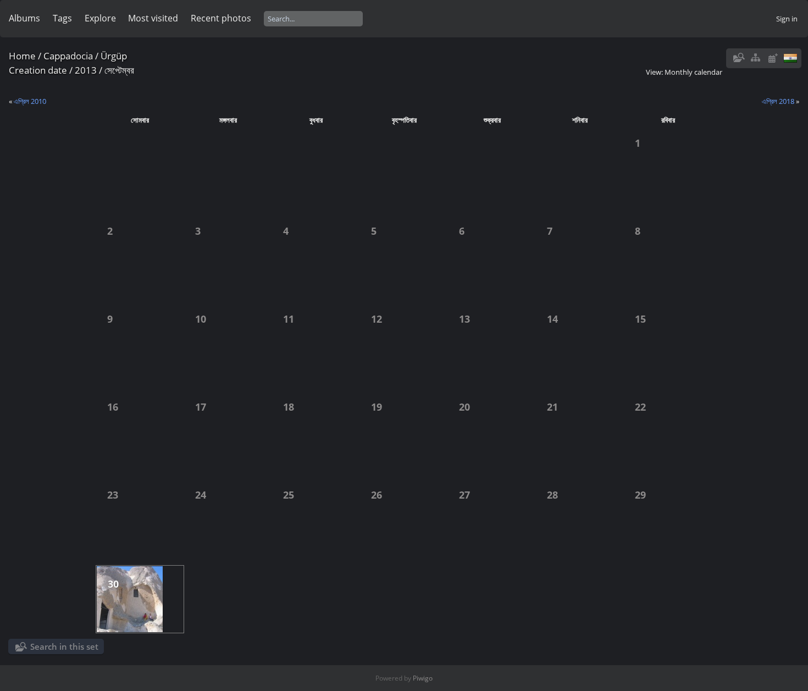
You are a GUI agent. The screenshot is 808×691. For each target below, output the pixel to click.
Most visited (153, 18)
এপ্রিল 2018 (778, 101)
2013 (86, 70)
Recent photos (221, 18)
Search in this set (64, 646)
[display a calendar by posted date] (772, 58)
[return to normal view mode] (755, 58)
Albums (24, 18)
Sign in (787, 19)
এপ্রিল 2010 (30, 101)
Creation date (38, 70)
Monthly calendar (693, 72)
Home (22, 55)
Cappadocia (68, 55)
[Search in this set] (738, 57)
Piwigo (423, 678)
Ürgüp (114, 55)
